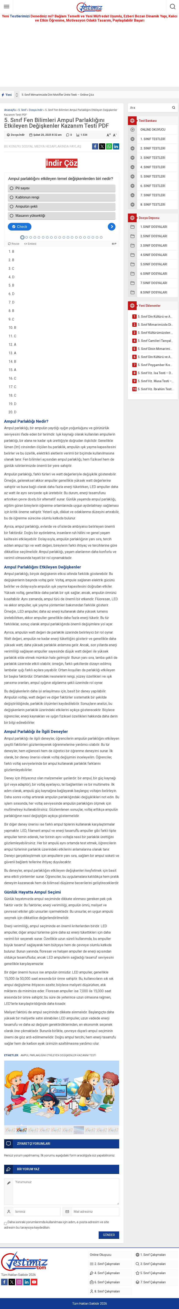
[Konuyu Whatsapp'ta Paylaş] (109, 146)
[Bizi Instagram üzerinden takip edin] (19, 1282)
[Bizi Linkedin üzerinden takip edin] (26, 1282)
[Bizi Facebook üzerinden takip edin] (4, 1282)
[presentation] (17, 94)
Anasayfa (10, 110)
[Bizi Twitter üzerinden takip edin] (12, 1282)
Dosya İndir (36, 110)
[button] (10, 1130)
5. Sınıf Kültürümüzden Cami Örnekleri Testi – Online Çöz (57, 94)
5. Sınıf (22, 110)
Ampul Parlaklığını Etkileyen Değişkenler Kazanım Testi (58, 1055)
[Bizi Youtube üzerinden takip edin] (34, 1282)
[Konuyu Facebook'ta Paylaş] (95, 146)
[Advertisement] (89, 56)
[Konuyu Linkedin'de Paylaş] (116, 146)
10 (113, 1130)
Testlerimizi (20, 16)
